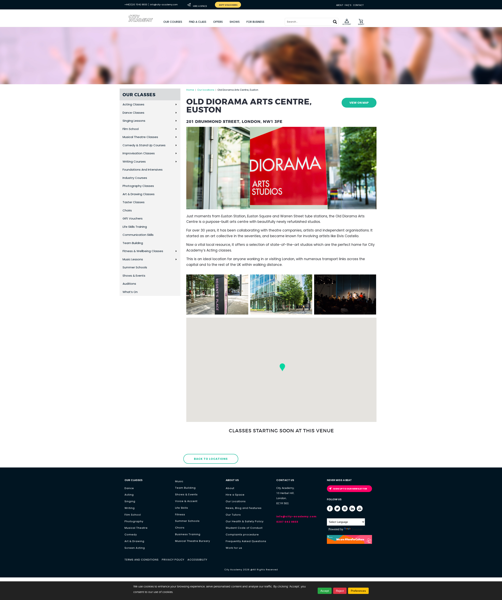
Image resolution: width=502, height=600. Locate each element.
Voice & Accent (186, 501)
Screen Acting (135, 548)
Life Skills (181, 508)
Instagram (344, 508)
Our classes (134, 480)
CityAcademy (144, 22)
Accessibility (197, 560)
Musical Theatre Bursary (192, 541)
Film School (133, 515)
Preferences (358, 590)
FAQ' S (348, 5)
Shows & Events (186, 494)
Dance (129, 488)
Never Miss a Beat (339, 480)
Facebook (329, 508)
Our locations (205, 90)
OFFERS (218, 22)
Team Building (185, 488)
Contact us (285, 480)
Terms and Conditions (142, 560)
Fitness (180, 514)
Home (190, 90)
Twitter (337, 508)
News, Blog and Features (244, 508)
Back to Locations (211, 459)
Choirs (180, 528)
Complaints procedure (242, 534)
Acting (129, 495)
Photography (134, 521)
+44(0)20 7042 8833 (136, 4)
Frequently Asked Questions (246, 541)
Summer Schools (187, 521)
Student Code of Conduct (244, 528)
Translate (357, 529)
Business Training (187, 534)
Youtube (359, 508)
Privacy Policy (173, 560)
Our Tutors (233, 515)
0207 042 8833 (287, 522)
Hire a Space (235, 495)
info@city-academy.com (164, 4)
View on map (359, 103)
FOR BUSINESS (255, 22)
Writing (130, 508)
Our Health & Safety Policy (245, 521)
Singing (130, 501)
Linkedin (352, 508)
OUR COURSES (172, 22)
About (339, 5)
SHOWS (235, 22)
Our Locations (236, 501)
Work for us (234, 548)
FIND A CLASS (197, 22)
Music (179, 481)
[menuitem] (173, 22)
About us (232, 480)
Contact (358, 5)
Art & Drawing (134, 541)
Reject (340, 590)
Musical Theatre (136, 528)
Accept (324, 590)
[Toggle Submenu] (176, 104)
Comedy (131, 534)
